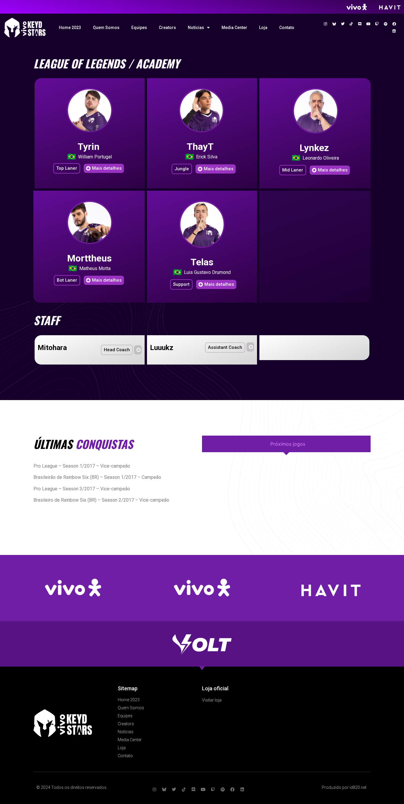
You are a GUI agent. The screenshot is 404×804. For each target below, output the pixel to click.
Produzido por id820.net (344, 787)
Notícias (196, 27)
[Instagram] (325, 24)
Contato (286, 27)
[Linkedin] (394, 31)
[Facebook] (394, 24)
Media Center (234, 27)
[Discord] (359, 24)
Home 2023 (70, 27)
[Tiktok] (351, 24)
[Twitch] (377, 24)
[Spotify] (385, 24)
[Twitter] (342, 24)
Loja (263, 27)
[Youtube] (368, 24)
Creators (167, 27)
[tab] (286, 444)
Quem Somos (106, 27)
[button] (66, 168)
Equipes (139, 27)
